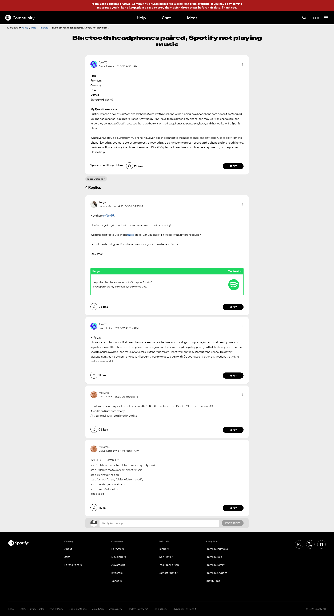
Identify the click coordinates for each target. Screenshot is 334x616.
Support (163, 549)
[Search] (304, 17)
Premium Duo (213, 557)
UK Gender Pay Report (184, 608)
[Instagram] (299, 544)
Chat (166, 18)
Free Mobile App (168, 565)
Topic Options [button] (95, 179)
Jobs (67, 557)
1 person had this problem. (106, 165)
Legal (11, 608)
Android (44, 27)
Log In (315, 18)
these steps (189, 7)
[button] (242, 64)
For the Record (73, 565)
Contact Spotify (168, 573)
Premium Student (216, 573)
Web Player (165, 557)
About (68, 549)
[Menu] (326, 17)
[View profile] (93, 64)
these (130, 235)
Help (141, 18)
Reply (233, 166)
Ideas (192, 18)
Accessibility (115, 608)
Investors (117, 573)
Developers (118, 557)
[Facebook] (321, 544)
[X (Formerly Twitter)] (310, 544)
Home (24, 27)
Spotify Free (212, 581)
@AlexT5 (108, 215)
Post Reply (232, 523)
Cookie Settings (78, 608)
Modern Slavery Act (138, 608)
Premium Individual (216, 549)
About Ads (98, 608)
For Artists (117, 549)
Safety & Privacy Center (32, 608)
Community (24, 18)
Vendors (116, 581)
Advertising (118, 565)
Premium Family (215, 565)
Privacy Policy (56, 608)
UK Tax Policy (160, 608)
